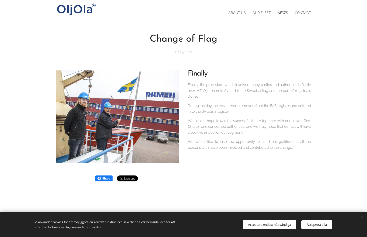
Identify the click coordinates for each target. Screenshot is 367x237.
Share (106, 178)
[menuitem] (238, 13)
